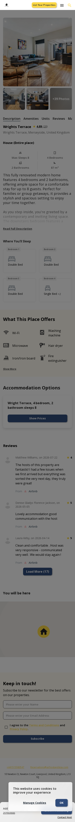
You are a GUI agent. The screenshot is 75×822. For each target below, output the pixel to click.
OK (61, 803)
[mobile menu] (62, 5)
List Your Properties (44, 5)
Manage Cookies (34, 803)
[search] (69, 5)
